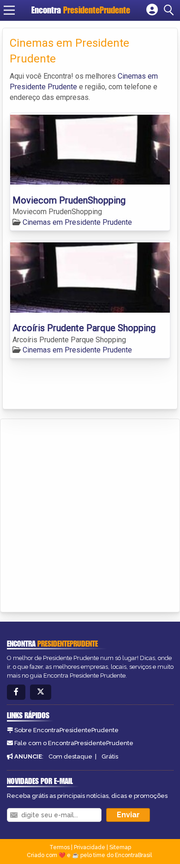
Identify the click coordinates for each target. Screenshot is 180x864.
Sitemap (120, 847)
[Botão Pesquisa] (170, 10)
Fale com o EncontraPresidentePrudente (73, 743)
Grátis (110, 756)
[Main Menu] (9, 10)
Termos (59, 847)
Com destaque (70, 756)
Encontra (80, 10)
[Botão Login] (152, 10)
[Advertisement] (90, 514)
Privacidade (89, 847)
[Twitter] (40, 692)
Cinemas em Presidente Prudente (77, 222)
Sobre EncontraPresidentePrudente (66, 730)
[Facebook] (16, 692)
